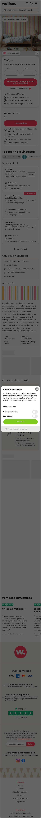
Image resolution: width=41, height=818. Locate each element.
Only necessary (9, 406)
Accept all (20, 422)
